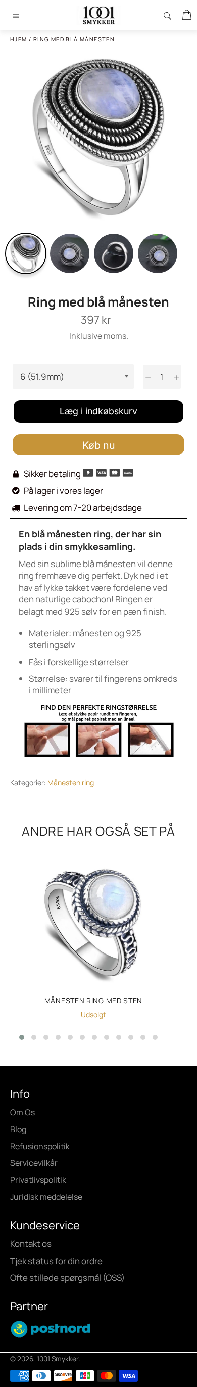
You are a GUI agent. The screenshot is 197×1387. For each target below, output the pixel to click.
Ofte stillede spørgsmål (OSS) (67, 1277)
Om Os (22, 1112)
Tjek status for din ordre (56, 1261)
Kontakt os (31, 1243)
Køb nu (98, 445)
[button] (22, 1037)
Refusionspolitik (40, 1146)
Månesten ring (70, 782)
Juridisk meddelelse (46, 1196)
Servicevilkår (34, 1162)
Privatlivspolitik (38, 1179)
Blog (18, 1129)
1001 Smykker (57, 1358)
